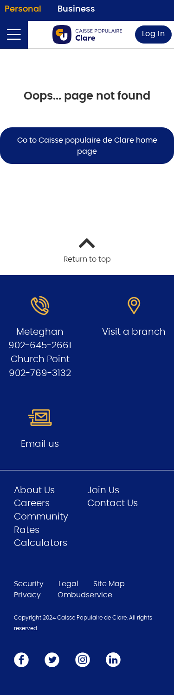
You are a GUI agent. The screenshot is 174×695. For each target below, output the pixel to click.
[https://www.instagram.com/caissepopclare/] (82, 659)
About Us (34, 490)
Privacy (27, 595)
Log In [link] (153, 34)
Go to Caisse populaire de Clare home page (87, 146)
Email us (40, 444)
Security (29, 584)
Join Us (103, 490)
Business (76, 9)
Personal (23, 9)
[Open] (14, 35)
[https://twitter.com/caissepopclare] (52, 659)
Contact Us (112, 503)
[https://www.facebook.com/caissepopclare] (21, 659)
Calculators (40, 543)
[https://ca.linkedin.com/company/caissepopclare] (113, 659)
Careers (32, 503)
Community (41, 516)
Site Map (109, 584)
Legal (68, 584)
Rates (26, 530)
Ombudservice (85, 595)
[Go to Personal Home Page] (87, 34)
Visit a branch (134, 332)
